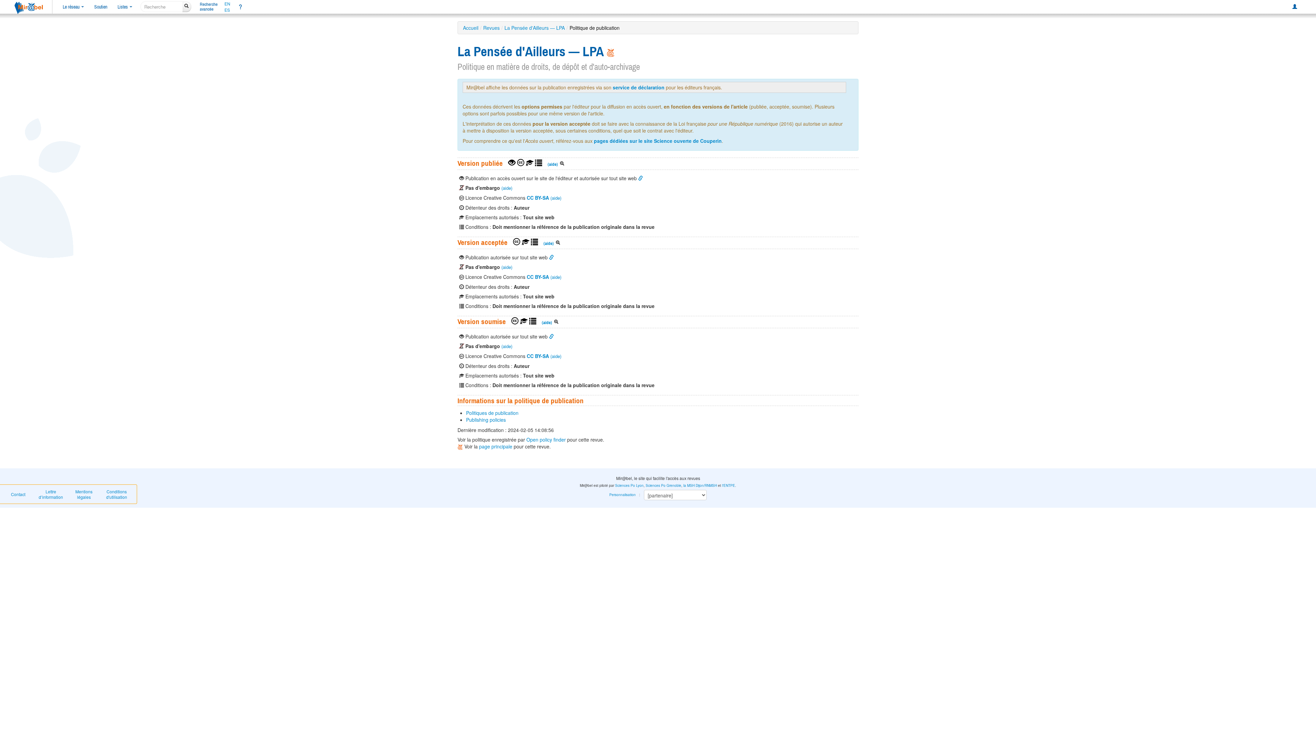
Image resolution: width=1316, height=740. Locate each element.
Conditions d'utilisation (116, 494)
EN (227, 3)
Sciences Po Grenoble (663, 485)
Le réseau (72, 7)
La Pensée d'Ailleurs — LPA (534, 27)
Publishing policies (486, 419)
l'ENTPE (728, 485)
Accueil (470, 27)
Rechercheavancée (209, 7)
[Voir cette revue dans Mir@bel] (461, 446)
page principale (495, 446)
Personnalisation (622, 494)
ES (227, 10)
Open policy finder (546, 439)
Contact (18, 494)
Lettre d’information (51, 494)
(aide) (553, 164)
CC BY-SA (538, 197)
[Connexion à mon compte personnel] (1294, 7)
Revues (491, 27)
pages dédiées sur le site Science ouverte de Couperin (658, 140)
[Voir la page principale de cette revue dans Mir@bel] (611, 51)
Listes (123, 7)
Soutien (100, 7)
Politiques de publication (492, 412)
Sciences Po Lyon (629, 485)
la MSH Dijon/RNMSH (700, 485)
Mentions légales (84, 494)
